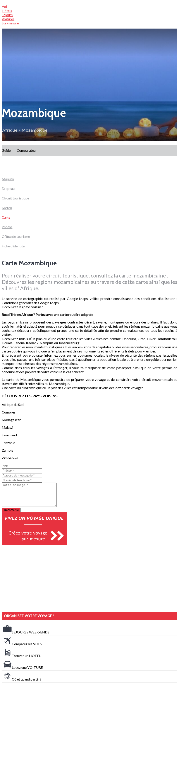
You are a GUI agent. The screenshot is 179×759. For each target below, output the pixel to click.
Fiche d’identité (13, 246)
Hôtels (7, 11)
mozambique (35, 130)
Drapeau (8, 188)
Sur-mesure (10, 23)
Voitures (8, 19)
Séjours (7, 15)
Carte (6, 217)
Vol (4, 6)
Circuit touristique (15, 198)
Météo (7, 208)
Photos (7, 227)
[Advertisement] (34, 578)
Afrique (9, 130)
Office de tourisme (16, 236)
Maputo (8, 179)
